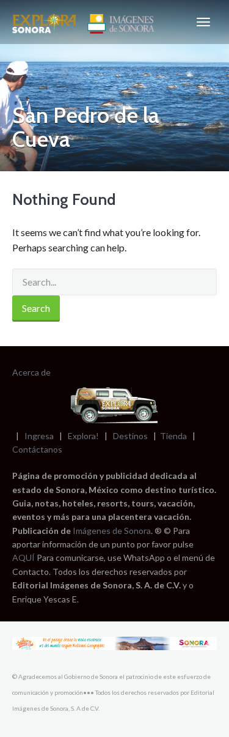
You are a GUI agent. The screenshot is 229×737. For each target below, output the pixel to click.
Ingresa (39, 436)
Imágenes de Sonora (112, 530)
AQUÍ (24, 557)
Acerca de (31, 372)
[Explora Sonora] (86, 22)
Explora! (83, 436)
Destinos (130, 436)
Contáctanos (37, 449)
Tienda (173, 436)
